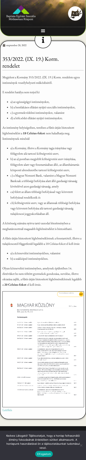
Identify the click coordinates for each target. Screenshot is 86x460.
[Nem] (81, 445)
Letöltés (7, 410)
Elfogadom (44, 454)
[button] (43, 30)
